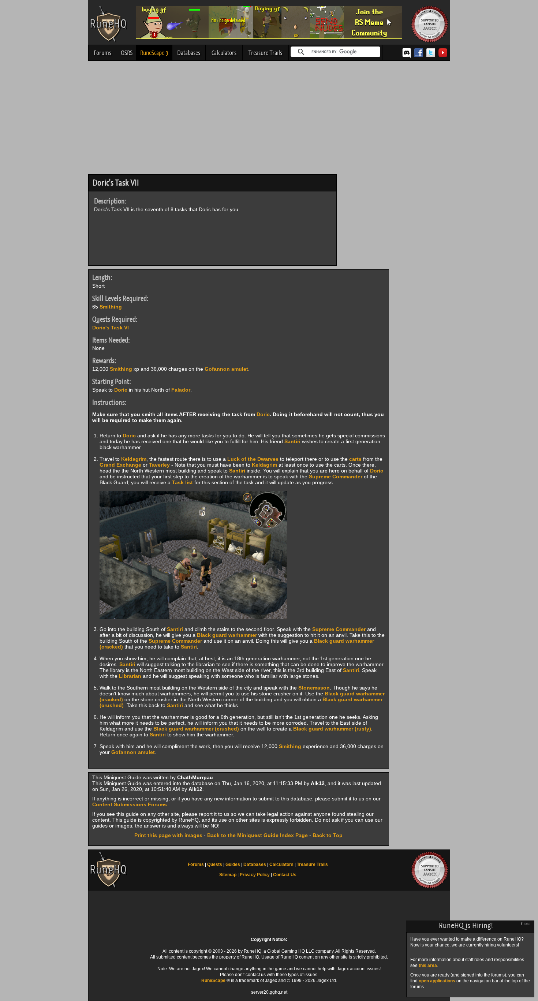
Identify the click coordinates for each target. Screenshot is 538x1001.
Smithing (111, 307)
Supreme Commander (335, 476)
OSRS (126, 53)
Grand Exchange (120, 465)
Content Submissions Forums (129, 804)
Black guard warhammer (227, 635)
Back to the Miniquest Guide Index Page (257, 835)
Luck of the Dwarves (253, 459)
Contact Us (284, 874)
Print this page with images (168, 835)
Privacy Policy (255, 874)
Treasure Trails (265, 53)
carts (355, 459)
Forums (102, 53)
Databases (188, 53)
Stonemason (314, 688)
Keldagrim (133, 459)
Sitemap (227, 874)
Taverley (159, 465)
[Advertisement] (269, 119)
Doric (120, 390)
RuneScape (213, 980)
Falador (180, 390)
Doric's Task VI (110, 327)
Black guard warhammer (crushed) (196, 729)
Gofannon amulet (226, 369)
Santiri (292, 441)
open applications (437, 980)
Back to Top (328, 835)
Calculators (224, 53)
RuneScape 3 (154, 53)
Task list (182, 482)
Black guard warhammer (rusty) (332, 729)
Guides (232, 864)
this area (428, 965)
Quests (214, 864)
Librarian (130, 676)
